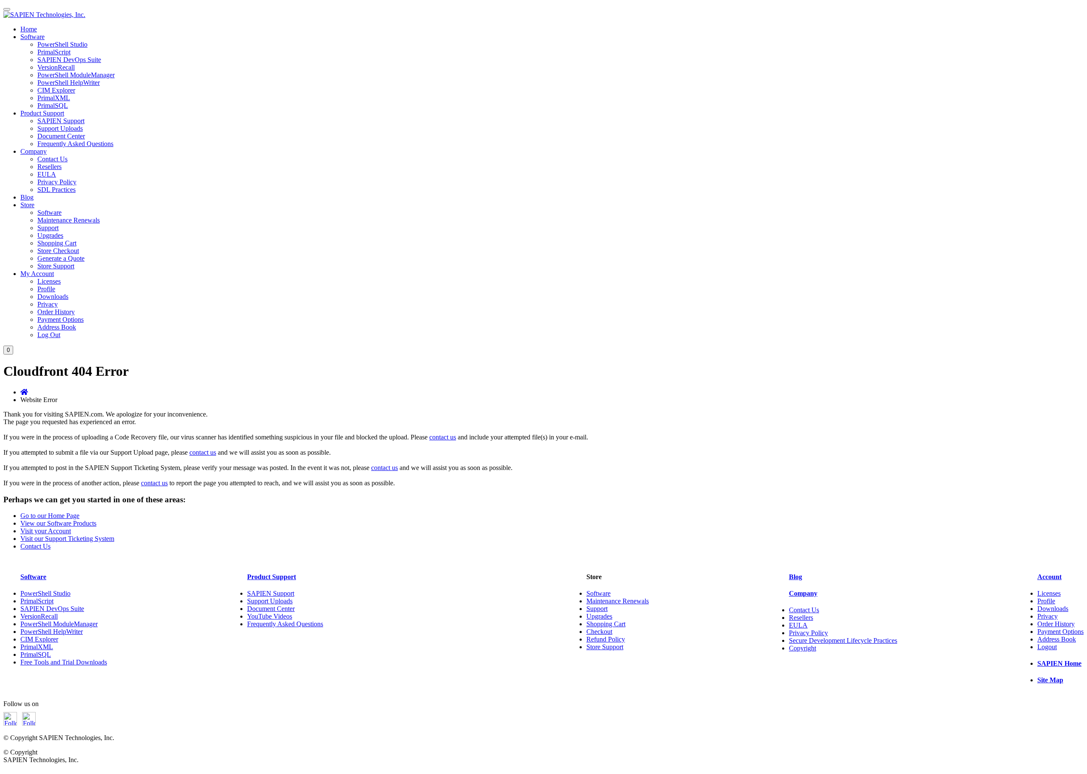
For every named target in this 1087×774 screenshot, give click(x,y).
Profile (46, 289)
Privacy (47, 304)
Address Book (56, 327)
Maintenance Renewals (68, 220)
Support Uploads (60, 128)
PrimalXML (53, 97)
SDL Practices (56, 189)
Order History (56, 311)
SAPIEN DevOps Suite (69, 59)
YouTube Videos (269, 616)
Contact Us (52, 159)
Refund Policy (605, 639)
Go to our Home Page (49, 515)
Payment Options (60, 319)
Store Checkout (58, 250)
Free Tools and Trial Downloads (63, 662)
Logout (1047, 646)
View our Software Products (58, 523)
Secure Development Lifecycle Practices (843, 640)
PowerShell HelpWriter (68, 82)
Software (32, 36)
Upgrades (50, 235)
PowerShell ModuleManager (76, 75)
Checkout (599, 631)
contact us (442, 437)
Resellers (49, 166)
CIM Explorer (56, 90)
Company (33, 151)
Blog (27, 197)
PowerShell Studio (62, 44)
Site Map (1050, 680)
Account (1049, 576)
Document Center (61, 136)
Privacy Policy (56, 182)
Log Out (48, 334)
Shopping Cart (56, 243)
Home (28, 29)
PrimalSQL (52, 105)
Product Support (42, 113)
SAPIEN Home (1059, 663)
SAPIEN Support (60, 120)
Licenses (49, 281)
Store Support (55, 266)
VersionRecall (56, 67)
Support (48, 227)
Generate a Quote (60, 258)
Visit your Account (45, 531)
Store (27, 204)
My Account (37, 273)
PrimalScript (53, 52)
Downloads (52, 296)
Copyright (802, 648)
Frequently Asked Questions (75, 143)
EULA (46, 174)
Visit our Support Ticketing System (67, 538)
